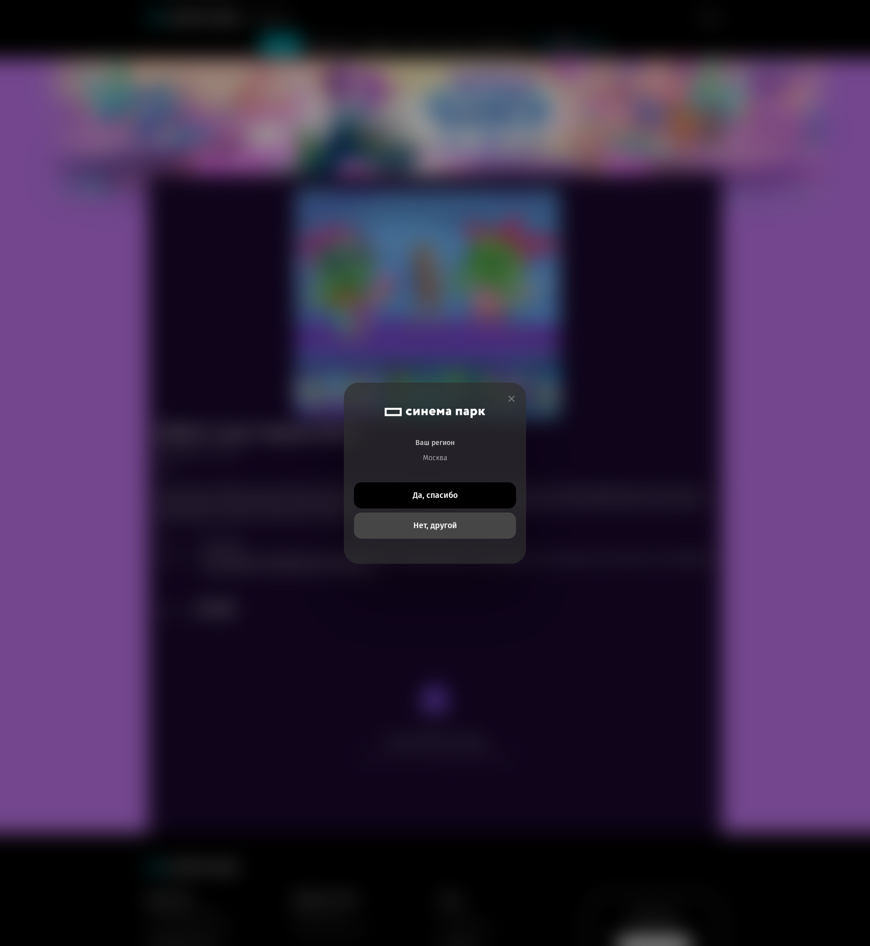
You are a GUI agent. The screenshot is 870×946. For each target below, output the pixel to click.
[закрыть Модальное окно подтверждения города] (512, 399)
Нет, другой (435, 525)
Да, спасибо (435, 495)
